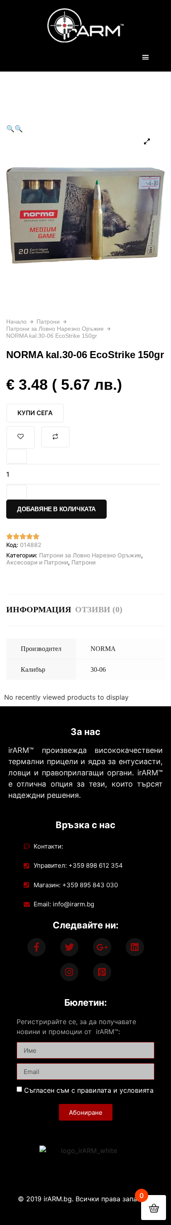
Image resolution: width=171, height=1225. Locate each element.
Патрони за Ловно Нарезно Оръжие (55, 328)
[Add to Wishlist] (20, 437)
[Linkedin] (135, 947)
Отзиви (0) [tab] (98, 609)
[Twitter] (69, 947)
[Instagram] (69, 972)
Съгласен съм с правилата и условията (89, 1090)
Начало (16, 321)
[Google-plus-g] (102, 947)
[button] (145, 57)
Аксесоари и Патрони (37, 562)
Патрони (48, 321)
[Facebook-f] (36, 947)
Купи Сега (35, 413)
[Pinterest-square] (102, 972)
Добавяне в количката (56, 508)
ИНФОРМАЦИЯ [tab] (38, 609)
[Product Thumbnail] (146, 141)
